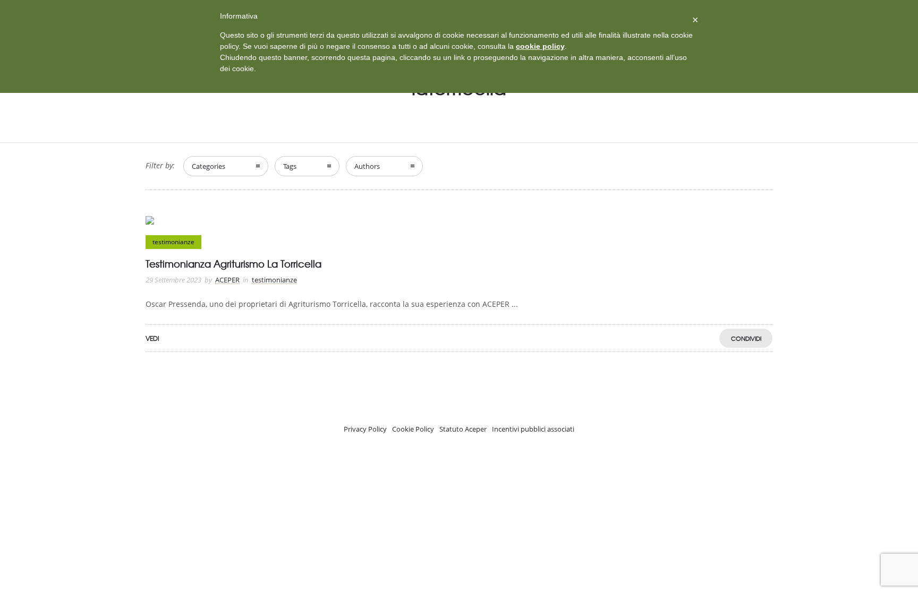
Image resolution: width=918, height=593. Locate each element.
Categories (208, 166)
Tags (289, 166)
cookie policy (540, 46)
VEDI (152, 338)
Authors (367, 166)
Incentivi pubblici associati (533, 429)
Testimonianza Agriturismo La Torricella (233, 263)
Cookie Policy (413, 429)
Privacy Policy (365, 429)
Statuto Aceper (463, 429)
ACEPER (227, 280)
